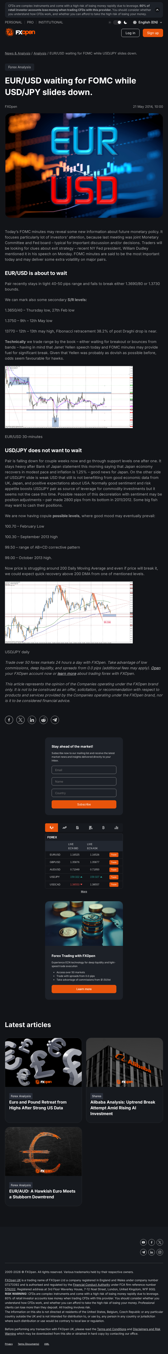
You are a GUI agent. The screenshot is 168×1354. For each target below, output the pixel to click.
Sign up (153, 33)
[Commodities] (90, 827)
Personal (13, 22)
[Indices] (116, 827)
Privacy (9, 1343)
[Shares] (64, 827)
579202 (10, 1289)
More (84, 891)
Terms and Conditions (111, 1329)
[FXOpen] (20, 32)
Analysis (40, 53)
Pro (30, 22)
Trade (114, 855)
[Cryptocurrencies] (103, 827)
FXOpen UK (13, 1280)
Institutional (51, 22)
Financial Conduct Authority (91, 1284)
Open (155, 668)
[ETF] (77, 827)
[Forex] (51, 827)
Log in (130, 33)
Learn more (84, 989)
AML (46, 1343)
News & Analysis (17, 53)
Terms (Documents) (28, 1343)
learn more (66, 673)
